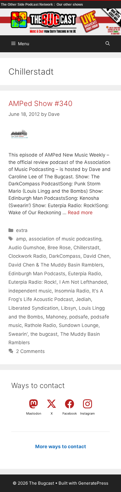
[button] (107, 43)
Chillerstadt (86, 247)
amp (21, 239)
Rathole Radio (40, 325)
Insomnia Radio (72, 291)
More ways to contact (60, 446)
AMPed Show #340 (40, 103)
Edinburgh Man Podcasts (36, 273)
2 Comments (30, 351)
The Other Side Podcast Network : (28, 4)
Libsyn (68, 308)
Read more (80, 212)
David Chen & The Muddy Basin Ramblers (55, 265)
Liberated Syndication (33, 308)
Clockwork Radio (27, 256)
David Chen (96, 256)
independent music (30, 291)
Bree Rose (59, 247)
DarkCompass (64, 256)
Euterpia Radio (84, 273)
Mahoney (56, 317)
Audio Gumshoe (26, 247)
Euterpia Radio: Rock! (32, 282)
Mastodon (33, 413)
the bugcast (43, 334)
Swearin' (18, 334)
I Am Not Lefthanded (83, 282)
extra (22, 230)
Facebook (69, 413)
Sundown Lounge (78, 325)
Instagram (87, 413)
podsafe (78, 317)
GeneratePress (93, 483)
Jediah (83, 299)
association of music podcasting (65, 239)
